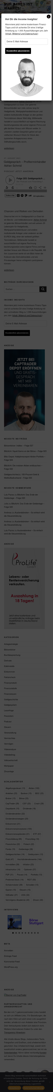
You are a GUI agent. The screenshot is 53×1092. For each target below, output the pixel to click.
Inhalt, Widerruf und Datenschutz (21, 33)
